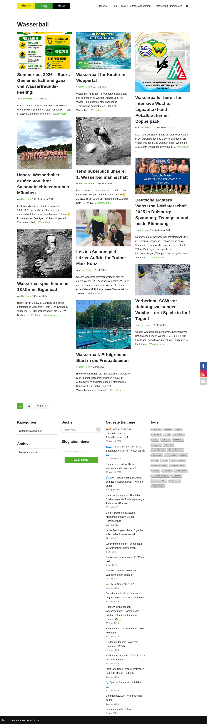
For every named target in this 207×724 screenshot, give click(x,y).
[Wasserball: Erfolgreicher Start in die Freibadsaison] (103, 324)
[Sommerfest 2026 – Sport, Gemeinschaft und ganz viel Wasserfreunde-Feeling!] (44, 50)
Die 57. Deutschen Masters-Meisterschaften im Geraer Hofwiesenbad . (121, 516)
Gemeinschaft (171, 455)
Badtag (183, 455)
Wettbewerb (179, 434)
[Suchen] (187, 6)
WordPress (33, 720)
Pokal (165, 460)
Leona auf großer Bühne (119, 709)
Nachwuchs (178, 439)
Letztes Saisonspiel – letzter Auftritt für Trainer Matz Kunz (101, 257)
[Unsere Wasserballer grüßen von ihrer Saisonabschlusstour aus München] (44, 144)
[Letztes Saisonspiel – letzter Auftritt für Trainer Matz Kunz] (103, 227)
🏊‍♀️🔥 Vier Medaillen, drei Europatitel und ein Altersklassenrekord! (119, 433)
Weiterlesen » (60, 113)
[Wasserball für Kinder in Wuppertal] (103, 50)
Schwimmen (174, 481)
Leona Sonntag (158, 450)
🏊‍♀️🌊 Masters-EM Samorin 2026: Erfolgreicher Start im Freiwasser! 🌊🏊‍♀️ (125, 450)
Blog (114, 6)
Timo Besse (145, 127)
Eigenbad (165, 439)
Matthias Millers (181, 470)
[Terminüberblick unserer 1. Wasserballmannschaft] (103, 141)
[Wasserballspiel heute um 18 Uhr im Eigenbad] (44, 253)
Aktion (155, 439)
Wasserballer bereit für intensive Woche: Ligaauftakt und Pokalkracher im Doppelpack (158, 109)
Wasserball (169, 445)
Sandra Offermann (175, 450)
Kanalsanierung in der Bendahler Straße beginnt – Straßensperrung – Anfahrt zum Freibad (125, 499)
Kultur (168, 434)
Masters (156, 470)
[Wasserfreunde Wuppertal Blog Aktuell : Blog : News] (43, 6)
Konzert (168, 429)
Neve (5, 720)
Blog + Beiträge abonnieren (136, 6)
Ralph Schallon (158, 486)
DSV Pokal (157, 434)
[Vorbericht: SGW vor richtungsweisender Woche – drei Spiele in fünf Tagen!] (162, 279)
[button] (183, 6)
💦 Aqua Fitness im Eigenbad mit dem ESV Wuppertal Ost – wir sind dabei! (124, 481)
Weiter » (41, 405)
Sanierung (156, 429)
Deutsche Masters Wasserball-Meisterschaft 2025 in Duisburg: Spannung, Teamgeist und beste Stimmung (161, 212)
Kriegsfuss (167, 470)
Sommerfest (157, 455)
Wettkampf (176, 476)
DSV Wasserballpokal (160, 476)
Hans (173, 460)
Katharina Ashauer (177, 465)
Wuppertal (156, 445)
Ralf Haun (85, 87)
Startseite (102, 6)
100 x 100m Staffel (159, 465)
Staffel (155, 460)
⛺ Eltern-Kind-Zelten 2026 (120, 584)
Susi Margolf (27, 98)
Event (182, 460)
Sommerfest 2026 (159, 481)
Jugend (178, 429)
